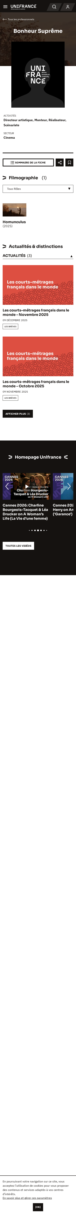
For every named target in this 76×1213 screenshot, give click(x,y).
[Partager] (60, 162)
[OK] (38, 1207)
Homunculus (14, 222)
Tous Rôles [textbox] (14, 188)
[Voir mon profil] (67, 7)
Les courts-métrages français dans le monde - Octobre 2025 (36, 384)
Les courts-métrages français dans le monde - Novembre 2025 (36, 312)
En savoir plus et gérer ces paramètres (27, 1198)
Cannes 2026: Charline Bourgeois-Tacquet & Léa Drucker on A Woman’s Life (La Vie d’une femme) (25, 512)
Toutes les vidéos (18, 545)
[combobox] (38, 189)
